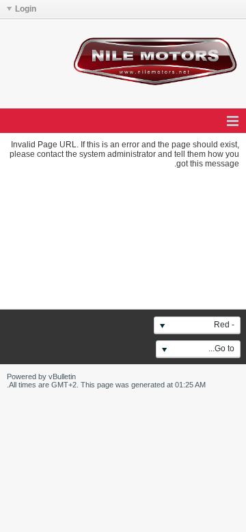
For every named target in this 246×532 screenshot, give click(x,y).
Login (25, 9)
